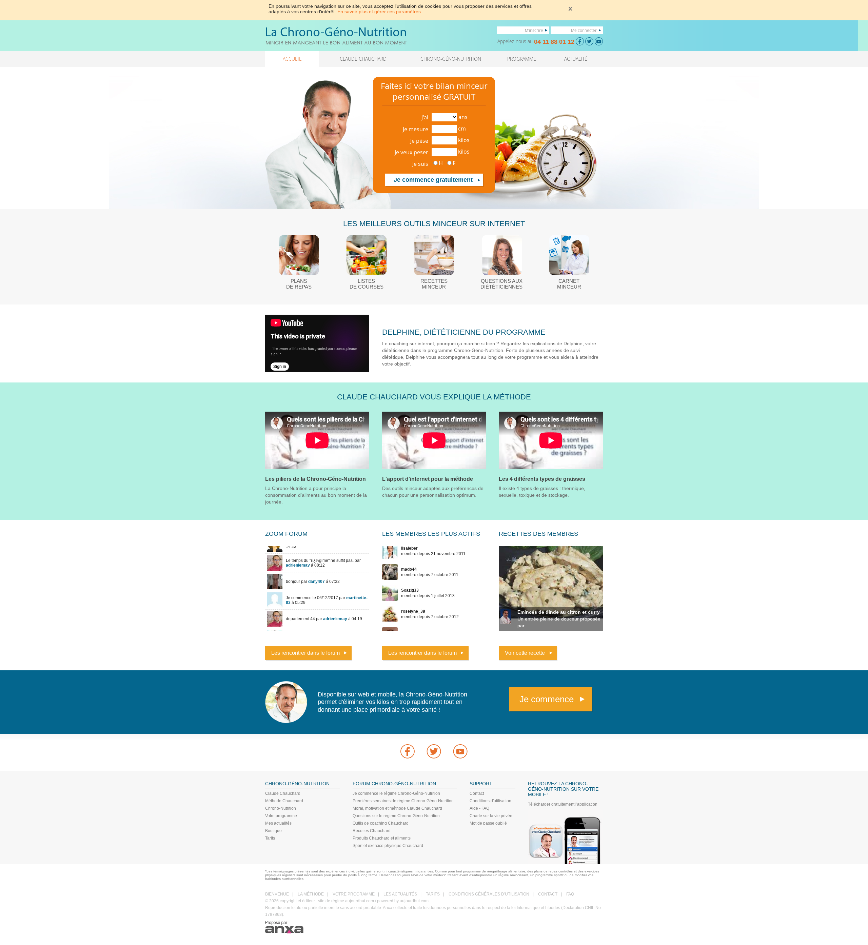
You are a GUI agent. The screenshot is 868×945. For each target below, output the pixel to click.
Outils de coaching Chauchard (381, 823)
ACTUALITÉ (575, 59)
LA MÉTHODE (311, 894)
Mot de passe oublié (488, 823)
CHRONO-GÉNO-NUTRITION (450, 59)
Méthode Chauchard (284, 801)
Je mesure (415, 129)
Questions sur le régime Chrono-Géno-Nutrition (396, 815)
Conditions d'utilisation (490, 801)
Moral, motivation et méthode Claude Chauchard (397, 808)
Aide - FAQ (479, 808)
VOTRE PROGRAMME (354, 894)
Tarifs (270, 838)
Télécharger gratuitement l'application (562, 804)
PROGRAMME (521, 59)
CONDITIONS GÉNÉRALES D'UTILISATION (489, 894)
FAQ (570, 894)
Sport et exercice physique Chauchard (388, 845)
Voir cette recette (525, 653)
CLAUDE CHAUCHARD (363, 59)
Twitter (434, 751)
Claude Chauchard (282, 793)
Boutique (273, 830)
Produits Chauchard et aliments (382, 838)
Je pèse (419, 140)
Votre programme (281, 815)
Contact (477, 793)
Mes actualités (278, 823)
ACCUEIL (292, 59)
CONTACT (547, 894)
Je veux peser (411, 152)
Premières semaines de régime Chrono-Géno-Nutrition (403, 801)
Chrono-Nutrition (280, 808)
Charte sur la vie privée (491, 815)
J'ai (424, 117)
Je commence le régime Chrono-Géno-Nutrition (396, 793)
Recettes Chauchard (372, 830)
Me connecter (584, 30)
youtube (460, 751)
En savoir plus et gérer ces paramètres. (379, 11)
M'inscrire (534, 30)
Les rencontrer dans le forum (305, 653)
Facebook (407, 751)
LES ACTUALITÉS (400, 894)
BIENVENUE (277, 894)
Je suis (420, 164)
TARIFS (433, 894)
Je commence (546, 699)
